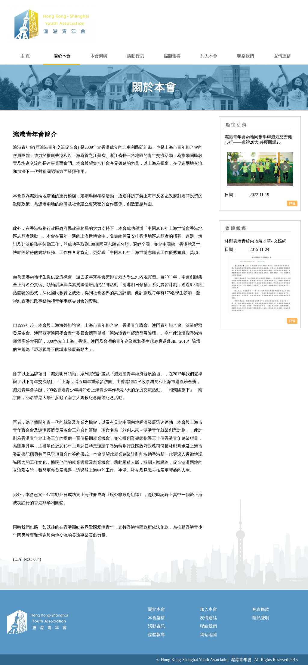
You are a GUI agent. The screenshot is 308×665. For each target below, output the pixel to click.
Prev (234, 167)
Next (285, 167)
